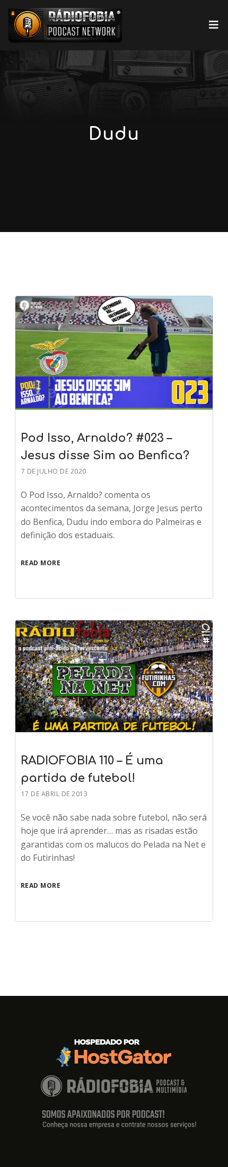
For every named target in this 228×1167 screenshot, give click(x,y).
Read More (41, 562)
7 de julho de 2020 (53, 471)
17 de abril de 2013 (54, 793)
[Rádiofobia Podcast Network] (65, 25)
